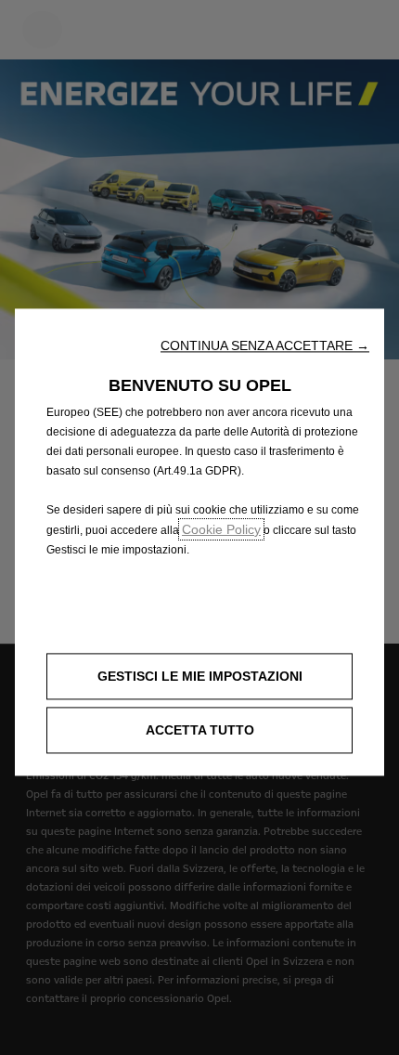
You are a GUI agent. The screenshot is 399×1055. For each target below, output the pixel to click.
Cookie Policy (221, 529)
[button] (265, 345)
